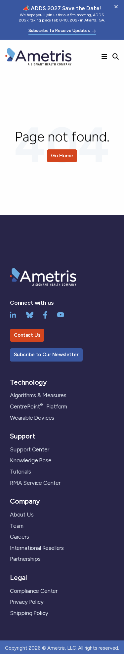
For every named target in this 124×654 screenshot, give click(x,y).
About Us (22, 514)
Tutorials (20, 471)
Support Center (29, 449)
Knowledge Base (31, 460)
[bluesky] (29, 314)
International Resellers (37, 548)
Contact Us (27, 335)
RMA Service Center (35, 483)
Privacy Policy (27, 601)
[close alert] (116, 6)
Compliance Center (34, 591)
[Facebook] (45, 314)
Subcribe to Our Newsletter (46, 355)
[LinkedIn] (13, 314)
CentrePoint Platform (38, 406)
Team (16, 525)
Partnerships (25, 559)
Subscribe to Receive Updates (59, 30)
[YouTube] (60, 314)
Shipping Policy (29, 613)
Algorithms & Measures (38, 395)
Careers (19, 536)
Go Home (62, 156)
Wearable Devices (32, 417)
